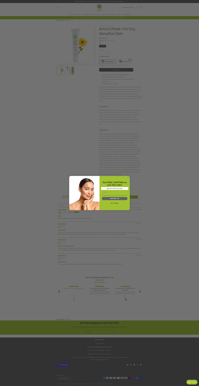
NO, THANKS (114, 203)
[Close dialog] (128, 178)
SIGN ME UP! (114, 198)
